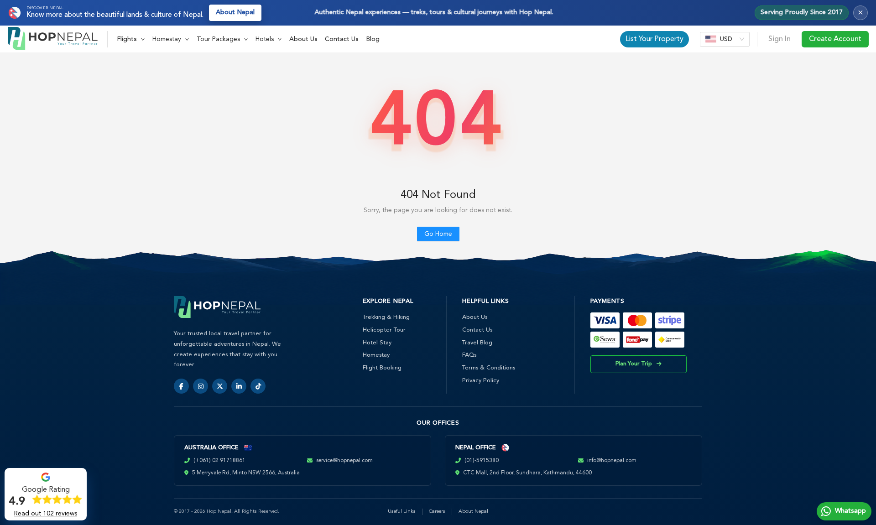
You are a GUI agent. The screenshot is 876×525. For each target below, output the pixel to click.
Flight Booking (382, 368)
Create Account (835, 39)
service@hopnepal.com (344, 460)
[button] (131, 39)
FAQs (469, 355)
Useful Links (402, 511)
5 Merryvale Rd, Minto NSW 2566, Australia (246, 473)
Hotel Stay (377, 343)
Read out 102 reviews (45, 513)
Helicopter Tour (384, 330)
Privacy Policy (480, 381)
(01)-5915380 (481, 460)
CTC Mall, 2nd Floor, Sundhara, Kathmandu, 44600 (527, 473)
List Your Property (654, 39)
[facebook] (181, 386)
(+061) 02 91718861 (219, 460)
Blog (373, 39)
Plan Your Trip (633, 364)
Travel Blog (477, 343)
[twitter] (219, 386)
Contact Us (342, 39)
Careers (437, 511)
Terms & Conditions (488, 368)
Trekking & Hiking (386, 317)
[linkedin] (238, 386)
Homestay (376, 355)
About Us (303, 39)
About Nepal (235, 12)
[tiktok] (258, 386)
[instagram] (200, 386)
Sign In (779, 39)
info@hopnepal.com (611, 460)
